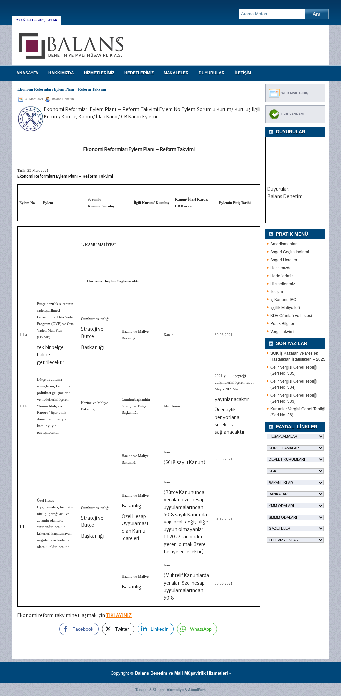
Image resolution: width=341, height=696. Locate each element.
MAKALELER (176, 73)
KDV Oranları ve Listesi (291, 315)
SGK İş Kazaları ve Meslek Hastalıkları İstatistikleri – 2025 (297, 356)
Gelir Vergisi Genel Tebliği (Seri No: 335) (293, 370)
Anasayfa (27, 73)
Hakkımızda (281, 267)
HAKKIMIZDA (61, 73)
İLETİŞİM (243, 73)
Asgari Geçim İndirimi (289, 251)
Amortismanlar (283, 243)
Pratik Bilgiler (282, 323)
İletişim (276, 291)
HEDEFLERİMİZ (139, 73)
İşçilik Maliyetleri (285, 307)
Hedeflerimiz (281, 275)
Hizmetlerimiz (282, 283)
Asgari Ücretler (283, 259)
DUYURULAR (212, 73)
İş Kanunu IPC (283, 299)
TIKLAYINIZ (119, 615)
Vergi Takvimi (282, 331)
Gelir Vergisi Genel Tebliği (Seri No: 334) (293, 384)
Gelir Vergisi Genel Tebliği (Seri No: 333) (293, 398)
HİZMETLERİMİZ (99, 73)
